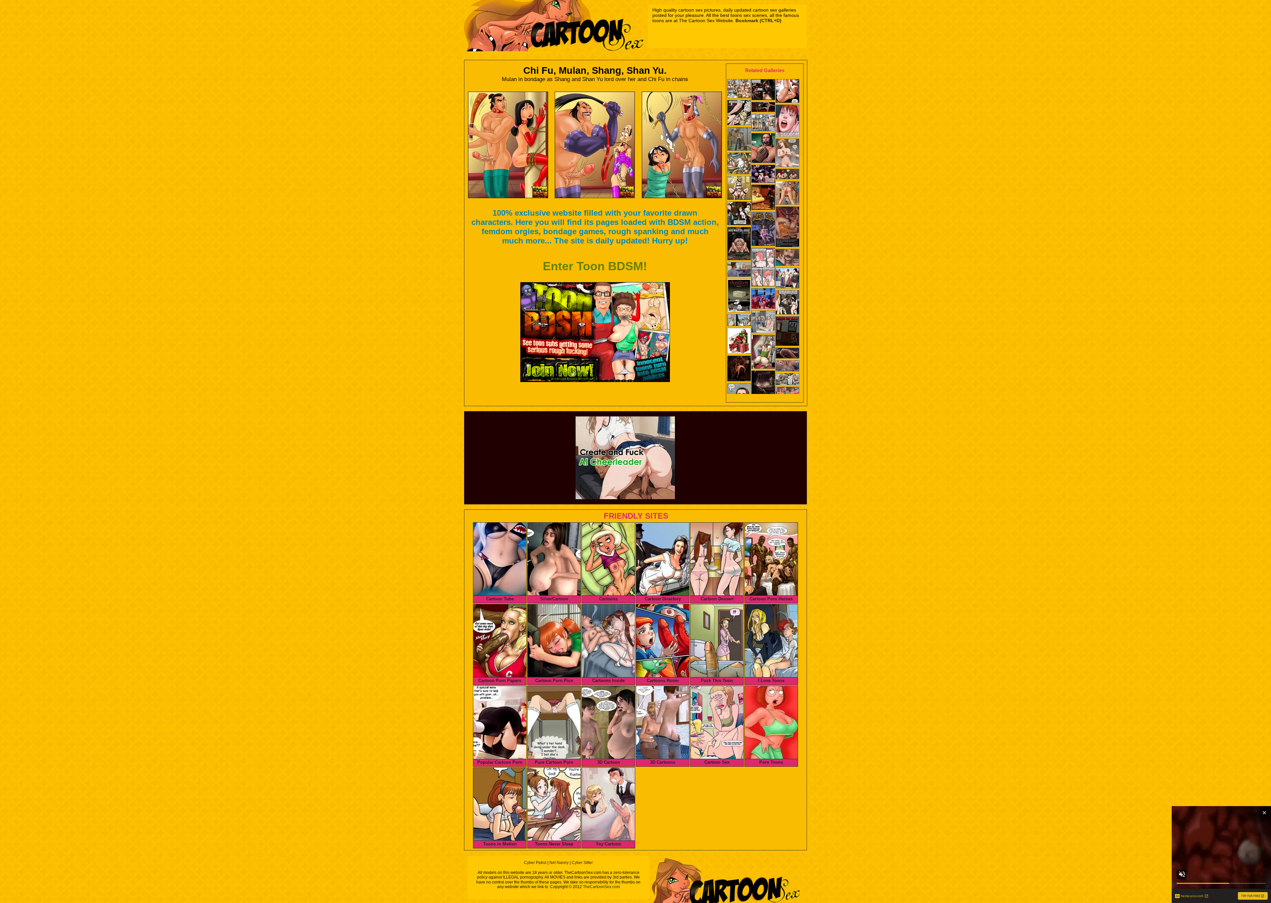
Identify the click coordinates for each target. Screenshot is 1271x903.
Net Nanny (559, 862)
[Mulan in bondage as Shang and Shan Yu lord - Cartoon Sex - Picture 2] (595, 145)
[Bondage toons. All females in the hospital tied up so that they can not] (739, 89)
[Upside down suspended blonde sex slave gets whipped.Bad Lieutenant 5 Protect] (739, 270)
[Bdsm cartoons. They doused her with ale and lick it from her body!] (739, 369)
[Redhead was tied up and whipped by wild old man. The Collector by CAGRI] (787, 91)
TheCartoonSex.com (601, 886)
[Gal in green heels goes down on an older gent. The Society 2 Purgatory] (763, 352)
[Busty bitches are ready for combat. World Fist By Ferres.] (787, 175)
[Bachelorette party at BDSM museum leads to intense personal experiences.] (763, 174)
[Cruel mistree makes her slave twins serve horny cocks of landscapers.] (787, 279)
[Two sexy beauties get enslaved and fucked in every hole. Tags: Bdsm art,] (763, 322)
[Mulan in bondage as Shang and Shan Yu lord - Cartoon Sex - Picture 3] (682, 145)
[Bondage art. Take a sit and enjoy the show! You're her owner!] (739, 296)
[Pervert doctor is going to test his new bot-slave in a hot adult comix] (787, 331)
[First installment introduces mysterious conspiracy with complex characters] (763, 90)
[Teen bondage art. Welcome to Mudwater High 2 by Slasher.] (739, 244)
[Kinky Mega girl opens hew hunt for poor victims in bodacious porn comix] (763, 229)
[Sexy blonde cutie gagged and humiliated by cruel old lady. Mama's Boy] (787, 258)
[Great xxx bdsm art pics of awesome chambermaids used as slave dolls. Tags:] (763, 123)
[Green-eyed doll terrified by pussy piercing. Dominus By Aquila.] (763, 148)
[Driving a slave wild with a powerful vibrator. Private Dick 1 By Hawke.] (787, 354)
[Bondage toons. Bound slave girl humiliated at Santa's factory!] (739, 341)
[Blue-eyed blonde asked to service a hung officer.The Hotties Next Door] (739, 113)
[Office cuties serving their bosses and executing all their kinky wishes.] (787, 379)
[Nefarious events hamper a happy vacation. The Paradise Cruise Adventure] (763, 299)
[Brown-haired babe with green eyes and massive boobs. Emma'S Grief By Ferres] (787, 153)
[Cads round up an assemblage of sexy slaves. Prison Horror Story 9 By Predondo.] (739, 214)
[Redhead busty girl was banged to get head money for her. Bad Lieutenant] (787, 121)
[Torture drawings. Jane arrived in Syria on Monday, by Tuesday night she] (787, 227)
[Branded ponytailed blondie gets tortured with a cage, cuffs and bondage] (787, 193)
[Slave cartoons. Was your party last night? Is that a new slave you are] (739, 164)
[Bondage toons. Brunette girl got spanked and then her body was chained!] (763, 198)
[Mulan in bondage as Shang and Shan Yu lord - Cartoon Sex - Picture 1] (508, 145)
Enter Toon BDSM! (595, 266)
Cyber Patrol (535, 862)
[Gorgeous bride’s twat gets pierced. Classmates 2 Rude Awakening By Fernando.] (787, 366)
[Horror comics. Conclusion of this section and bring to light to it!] (739, 139)
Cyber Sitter (582, 862)
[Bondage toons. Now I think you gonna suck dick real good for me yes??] (763, 268)
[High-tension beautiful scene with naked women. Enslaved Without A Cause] (763, 383)
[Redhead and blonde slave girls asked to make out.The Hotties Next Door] (787, 303)
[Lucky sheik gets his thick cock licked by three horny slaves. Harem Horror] (739, 188)
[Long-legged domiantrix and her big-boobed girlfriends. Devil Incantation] (763, 107)
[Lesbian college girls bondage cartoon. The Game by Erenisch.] (739, 320)
